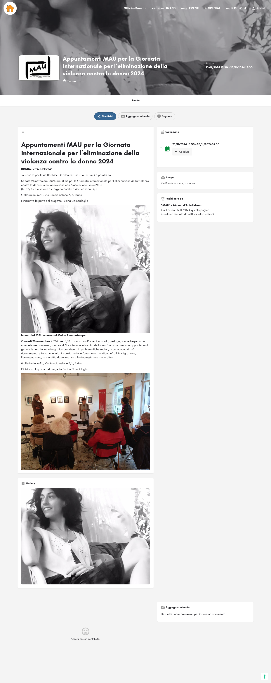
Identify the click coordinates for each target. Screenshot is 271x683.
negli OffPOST (236, 8)
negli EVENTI (190, 8)
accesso (187, 614)
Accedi (261, 8)
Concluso (184, 151)
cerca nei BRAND (164, 8)
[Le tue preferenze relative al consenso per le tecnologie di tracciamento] (264, 676)
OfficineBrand (133, 8)
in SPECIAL (212, 8)
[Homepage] (10, 8)
